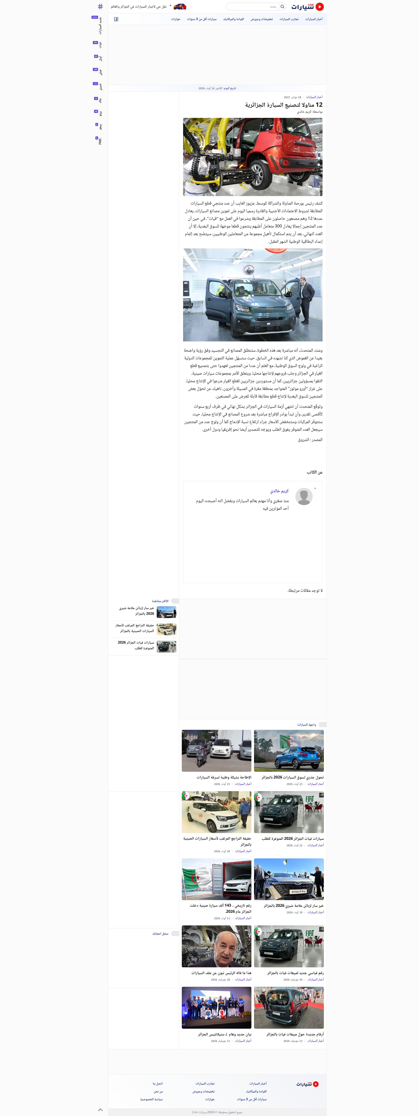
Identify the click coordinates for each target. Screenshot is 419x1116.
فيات (100, 45)
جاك (100, 100)
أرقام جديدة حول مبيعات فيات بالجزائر (295, 1035)
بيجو (100, 127)
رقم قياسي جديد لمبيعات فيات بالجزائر (295, 973)
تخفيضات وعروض (262, 19)
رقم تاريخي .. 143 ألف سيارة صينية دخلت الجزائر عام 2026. (220, 909)
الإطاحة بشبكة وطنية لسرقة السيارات (224, 778)
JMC (100, 141)
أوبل (100, 58)
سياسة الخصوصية (151, 1099)
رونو (100, 113)
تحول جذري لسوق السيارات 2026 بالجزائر (293, 778)
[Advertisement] (217, 55)
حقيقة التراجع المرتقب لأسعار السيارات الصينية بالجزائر (217, 842)
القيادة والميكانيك (233, 19)
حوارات (175, 19)
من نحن (158, 1092)
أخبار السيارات (314, 19)
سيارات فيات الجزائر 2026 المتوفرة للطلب (293, 839)
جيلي (100, 72)
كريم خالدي (304, 112)
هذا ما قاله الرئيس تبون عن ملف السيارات (221, 973)
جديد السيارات (100, 25)
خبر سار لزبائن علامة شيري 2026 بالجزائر (294, 906)
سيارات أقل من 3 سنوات (202, 19)
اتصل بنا (158, 1084)
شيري (100, 86)
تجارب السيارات (289, 19)
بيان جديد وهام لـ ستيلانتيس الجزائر (224, 1035)
